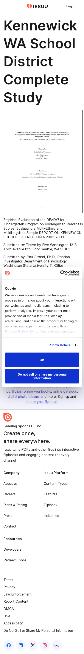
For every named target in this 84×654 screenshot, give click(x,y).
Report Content (15, 601)
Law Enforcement (17, 594)
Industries (51, 515)
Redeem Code (14, 560)
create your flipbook (42, 402)
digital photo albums (24, 396)
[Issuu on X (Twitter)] (33, 645)
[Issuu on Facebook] (8, 645)
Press (7, 515)
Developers (12, 549)
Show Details (60, 345)
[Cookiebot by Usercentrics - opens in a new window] (60, 273)
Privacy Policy (16, 331)
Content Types (55, 483)
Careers (9, 494)
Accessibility (13, 623)
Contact (9, 526)
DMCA (8, 609)
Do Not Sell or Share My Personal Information (38, 630)
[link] (71, 6)
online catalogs (65, 391)
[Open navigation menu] (7, 6)
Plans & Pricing (15, 505)
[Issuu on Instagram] (45, 645)
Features (50, 494)
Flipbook (51, 505)
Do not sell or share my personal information (42, 376)
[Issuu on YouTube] (57, 645)
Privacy (9, 587)
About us (10, 483)
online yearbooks (37, 391)
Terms (8, 580)
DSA (6, 616)
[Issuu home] (37, 6)
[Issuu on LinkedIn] (21, 645)
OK (42, 360)
